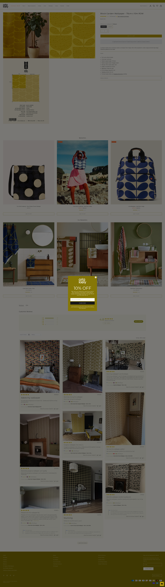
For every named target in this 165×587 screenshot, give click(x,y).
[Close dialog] (95, 277)
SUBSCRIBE (82, 303)
